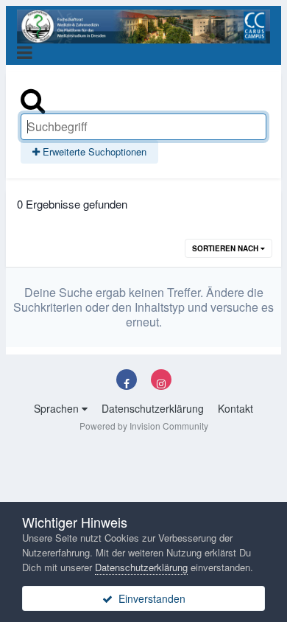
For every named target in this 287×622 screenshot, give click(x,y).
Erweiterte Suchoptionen (93, 151)
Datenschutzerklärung (153, 408)
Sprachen (58, 408)
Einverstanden (149, 598)
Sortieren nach (226, 248)
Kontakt (235, 408)
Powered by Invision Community (143, 425)
